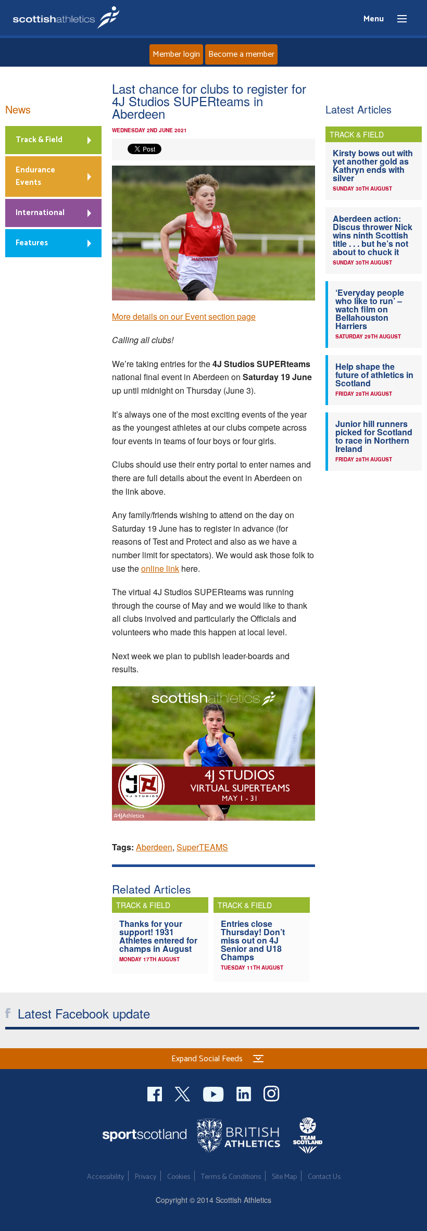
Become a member (241, 54)
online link (160, 568)
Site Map (284, 1177)
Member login (176, 54)
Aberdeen (154, 847)
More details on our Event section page (184, 316)
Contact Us (324, 1177)
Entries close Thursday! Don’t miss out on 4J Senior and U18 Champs (253, 940)
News (18, 109)
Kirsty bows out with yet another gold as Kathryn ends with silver (373, 165)
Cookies (178, 1177)
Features (32, 242)
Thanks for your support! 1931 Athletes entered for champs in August (158, 936)
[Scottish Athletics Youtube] (214, 1093)
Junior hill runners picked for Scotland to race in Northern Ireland (373, 436)
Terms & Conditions (231, 1177)
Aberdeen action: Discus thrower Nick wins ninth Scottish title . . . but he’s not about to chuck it (372, 235)
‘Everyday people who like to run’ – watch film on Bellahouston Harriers (369, 309)
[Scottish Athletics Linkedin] (244, 1093)
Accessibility (105, 1177)
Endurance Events (35, 176)
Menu (397, 19)
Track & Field (39, 139)
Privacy (145, 1177)
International (40, 212)
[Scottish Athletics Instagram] (271, 1093)
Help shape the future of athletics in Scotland (374, 374)
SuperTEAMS (202, 847)
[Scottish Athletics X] (183, 1093)
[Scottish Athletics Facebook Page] (155, 1093)
